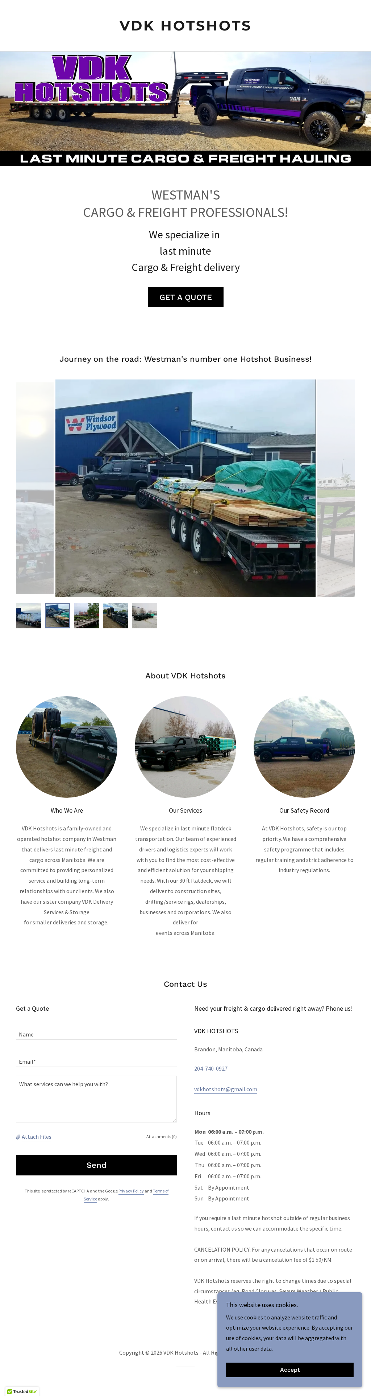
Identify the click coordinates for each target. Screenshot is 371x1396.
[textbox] (96, 1030)
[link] (185, 28)
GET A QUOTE (185, 297)
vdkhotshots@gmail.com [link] (225, 1089)
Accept (290, 1370)
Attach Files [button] (36, 1136)
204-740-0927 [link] (211, 1068)
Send (97, 1165)
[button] (19, 1136)
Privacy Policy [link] (131, 1191)
